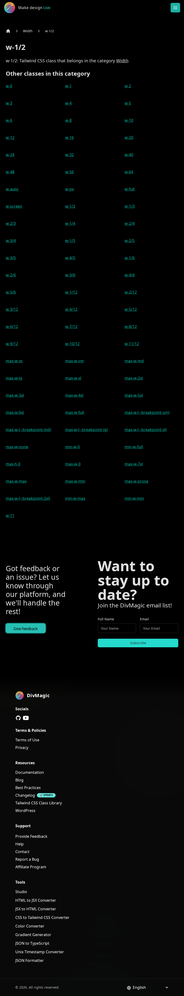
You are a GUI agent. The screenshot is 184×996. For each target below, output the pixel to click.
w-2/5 (130, 240)
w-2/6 (11, 275)
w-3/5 (11, 257)
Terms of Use (27, 740)
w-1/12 (71, 292)
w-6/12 (12, 326)
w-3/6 (70, 275)
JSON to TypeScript (32, 943)
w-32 (69, 154)
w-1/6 (130, 257)
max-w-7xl (134, 464)
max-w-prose (136, 481)
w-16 (69, 137)
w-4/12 (71, 309)
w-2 (128, 86)
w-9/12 (12, 343)
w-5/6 (11, 292)
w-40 (129, 154)
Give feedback (25, 628)
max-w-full (74, 412)
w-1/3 (130, 206)
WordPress (25, 810)
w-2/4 (130, 223)
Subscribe (138, 643)
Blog (19, 780)
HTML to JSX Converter (35, 900)
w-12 (10, 137)
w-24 (10, 154)
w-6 (9, 120)
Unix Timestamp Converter (39, 951)
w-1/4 (70, 223)
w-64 (129, 171)
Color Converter (29, 926)
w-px (69, 189)
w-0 (9, 86)
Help (19, 844)
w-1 (68, 86)
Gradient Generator (33, 934)
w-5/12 (131, 309)
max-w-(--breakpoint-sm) (147, 412)
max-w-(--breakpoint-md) (28, 429)
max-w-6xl (15, 412)
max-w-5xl (134, 395)
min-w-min (134, 498)
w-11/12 (132, 343)
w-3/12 (12, 309)
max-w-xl (73, 378)
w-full (130, 189)
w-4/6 (130, 275)
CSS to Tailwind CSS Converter (42, 917)
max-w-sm (74, 361)
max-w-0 (72, 464)
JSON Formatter (29, 960)
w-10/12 (72, 343)
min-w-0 (72, 446)
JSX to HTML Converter (35, 909)
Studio (21, 891)
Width (28, 31)
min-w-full (134, 446)
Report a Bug (27, 859)
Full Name (106, 619)
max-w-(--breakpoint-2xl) (28, 498)
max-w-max (16, 481)
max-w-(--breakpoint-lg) (86, 429)
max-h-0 (13, 464)
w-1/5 (70, 240)
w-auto (12, 189)
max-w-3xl (15, 395)
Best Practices (28, 787)
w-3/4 (11, 240)
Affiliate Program (30, 867)
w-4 (68, 103)
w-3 (9, 103)
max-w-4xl (74, 395)
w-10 (129, 120)
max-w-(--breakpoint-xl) (146, 429)
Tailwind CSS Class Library (38, 803)
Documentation (29, 772)
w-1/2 (49, 31)
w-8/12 (131, 326)
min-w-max (75, 498)
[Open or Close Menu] (175, 7)
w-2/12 (131, 292)
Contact (22, 851)
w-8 (68, 120)
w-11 (10, 515)
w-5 (128, 103)
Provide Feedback (31, 836)
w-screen (14, 206)
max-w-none (17, 446)
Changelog (25, 795)
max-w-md (134, 361)
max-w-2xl (134, 378)
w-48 (10, 171)
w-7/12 (71, 326)
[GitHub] (18, 718)
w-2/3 (11, 223)
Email (144, 619)
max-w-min (75, 481)
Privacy (21, 747)
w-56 (69, 171)
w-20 (129, 137)
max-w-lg (14, 378)
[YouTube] (26, 718)
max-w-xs (14, 361)
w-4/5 (70, 257)
